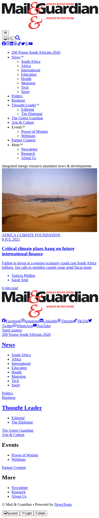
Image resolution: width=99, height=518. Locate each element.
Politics (7, 393)
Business (8, 398)
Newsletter (20, 488)
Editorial (18, 418)
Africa (16, 359)
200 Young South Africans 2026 (26, 334)
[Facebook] (4, 44)
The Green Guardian (17, 430)
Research (18, 492)
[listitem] (11, 321)
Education (19, 368)
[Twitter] (23, 44)
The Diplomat (22, 422)
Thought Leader (22, 408)
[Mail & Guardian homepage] (49, 16)
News (8, 345)
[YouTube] (31, 44)
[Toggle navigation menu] (5, 32)
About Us (19, 496)
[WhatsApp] (27, 44)
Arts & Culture (13, 435)
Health (17, 372)
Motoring (19, 376)
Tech (15, 381)
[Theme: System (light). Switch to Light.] (8, 39)
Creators (15, 330)
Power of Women (25, 455)
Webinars (19, 459)
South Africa (21, 355)
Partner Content (14, 468)
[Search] (17, 39)
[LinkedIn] (11, 44)
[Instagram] (8, 44)
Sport (16, 385)
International (21, 363)
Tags (5, 330)
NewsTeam (63, 504)
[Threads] (15, 44)
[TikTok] (19, 44)
